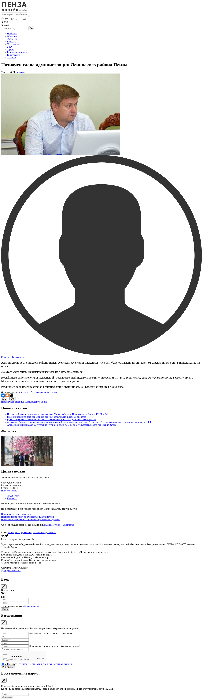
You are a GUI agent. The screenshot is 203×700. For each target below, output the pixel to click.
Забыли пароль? (32, 606)
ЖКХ (10, 47)
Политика (12, 33)
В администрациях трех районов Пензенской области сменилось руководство (46, 417)
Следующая (36, 401)
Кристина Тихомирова (12, 357)
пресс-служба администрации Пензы (38, 392)
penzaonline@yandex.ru (44, 532)
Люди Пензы (13, 495)
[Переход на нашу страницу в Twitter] (6, 536)
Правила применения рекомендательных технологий (28, 516)
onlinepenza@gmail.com (20, 532)
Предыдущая (12, 401)
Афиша (10, 49)
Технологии (13, 44)
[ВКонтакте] (3, 395)
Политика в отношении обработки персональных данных (30, 519)
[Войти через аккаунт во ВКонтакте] (2, 594)
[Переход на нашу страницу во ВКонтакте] (3, 536)
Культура (11, 41)
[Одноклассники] (7, 395)
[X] (11, 395)
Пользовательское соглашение (16, 514)
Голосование (13, 55)
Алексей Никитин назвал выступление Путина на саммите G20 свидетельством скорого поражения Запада (61, 425)
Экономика (13, 39)
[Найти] (31, 28)
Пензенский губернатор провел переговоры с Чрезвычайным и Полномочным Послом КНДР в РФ (57, 414)
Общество (12, 36)
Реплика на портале (17, 52)
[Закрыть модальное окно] (4, 586)
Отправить (7, 697)
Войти (5, 609)
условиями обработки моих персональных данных (46, 664)
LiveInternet (68, 524)
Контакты (12, 498)
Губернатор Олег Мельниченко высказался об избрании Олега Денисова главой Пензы (51, 419)
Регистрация (8, 667)
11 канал (11, 57)
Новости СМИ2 (9, 490)
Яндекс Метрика (51, 524)
